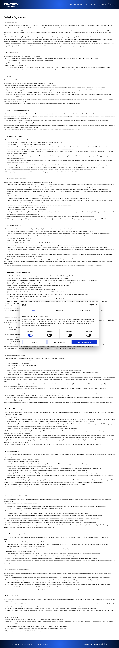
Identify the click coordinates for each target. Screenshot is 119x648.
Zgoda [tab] (33, 310)
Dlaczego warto (78, 4)
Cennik (102, 4)
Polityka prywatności (27, 644)
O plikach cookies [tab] (85, 310)
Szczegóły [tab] (59, 310)
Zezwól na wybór (59, 342)
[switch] (49, 335)
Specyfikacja (88, 4)
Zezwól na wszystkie (84, 342)
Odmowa (34, 342)
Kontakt (112, 4)
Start (71, 4)
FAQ (95, 4)
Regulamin (15, 644)
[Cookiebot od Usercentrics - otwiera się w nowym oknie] (89, 305)
